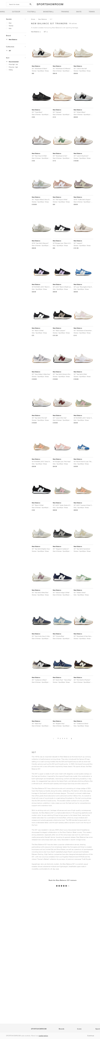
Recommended (14, 62)
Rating (11, 70)
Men (10, 23)
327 (10, 50)
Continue (90, 1036)
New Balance (13, 39)
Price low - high (13, 67)
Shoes (33, 19)
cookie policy (43, 1036)
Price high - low (13, 64)
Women (11, 25)
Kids (10, 28)
